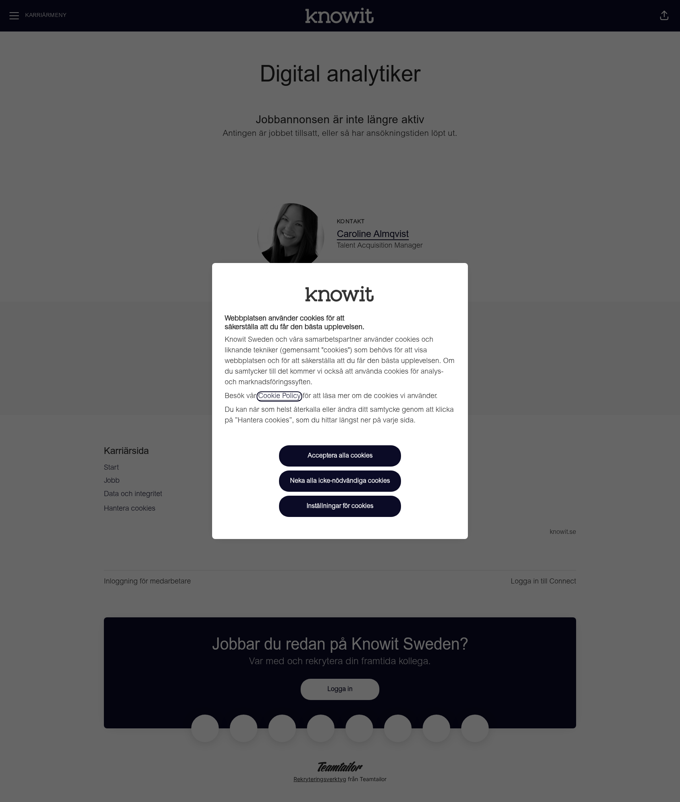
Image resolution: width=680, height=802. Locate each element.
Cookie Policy (279, 396)
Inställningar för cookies (340, 506)
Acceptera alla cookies (340, 456)
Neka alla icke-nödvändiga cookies (340, 481)
